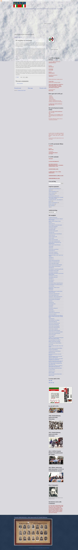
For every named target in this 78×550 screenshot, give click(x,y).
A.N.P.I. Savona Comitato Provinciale (54, 312)
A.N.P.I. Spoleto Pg (51, 318)
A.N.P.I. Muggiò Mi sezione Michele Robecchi (55, 284)
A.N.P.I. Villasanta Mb (52, 334)
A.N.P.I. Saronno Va (51, 311)
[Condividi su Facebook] (26, 77)
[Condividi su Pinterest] (27, 77)
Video (49, 206)
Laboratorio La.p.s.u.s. (52, 371)
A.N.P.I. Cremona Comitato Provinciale (54, 244)
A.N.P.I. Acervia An (52, 223)
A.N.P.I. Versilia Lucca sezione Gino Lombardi (56, 331)
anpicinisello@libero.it (52, 62)
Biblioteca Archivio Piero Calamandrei (54, 341)
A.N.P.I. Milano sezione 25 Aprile (54, 270)
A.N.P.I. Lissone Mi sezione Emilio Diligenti (55, 264)
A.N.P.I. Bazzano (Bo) (52, 229)
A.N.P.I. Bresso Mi (51, 232)
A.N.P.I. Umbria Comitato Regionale (54, 326)
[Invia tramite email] (23, 77)
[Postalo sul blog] (24, 77)
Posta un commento (20, 83)
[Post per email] (21, 77)
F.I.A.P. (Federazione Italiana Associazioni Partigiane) (55, 354)
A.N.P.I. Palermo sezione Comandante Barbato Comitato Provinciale (55, 292)
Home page (30, 88)
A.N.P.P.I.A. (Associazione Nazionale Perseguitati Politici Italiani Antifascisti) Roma (56, 338)
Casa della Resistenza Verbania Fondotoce (55, 342)
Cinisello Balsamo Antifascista (53, 195)
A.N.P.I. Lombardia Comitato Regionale (55, 266)
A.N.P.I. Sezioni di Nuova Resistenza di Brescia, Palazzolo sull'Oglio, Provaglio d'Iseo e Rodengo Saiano (56, 316)
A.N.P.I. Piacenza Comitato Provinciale (54, 297)
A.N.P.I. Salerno (51, 309)
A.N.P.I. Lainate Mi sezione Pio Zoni (54, 260)
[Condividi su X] (25, 77)
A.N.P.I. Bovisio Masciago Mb (53, 230)
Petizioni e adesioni (52, 204)
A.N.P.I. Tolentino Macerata (53, 321)
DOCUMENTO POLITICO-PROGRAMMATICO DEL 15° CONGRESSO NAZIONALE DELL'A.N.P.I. (56, 165)
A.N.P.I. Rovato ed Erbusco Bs (53, 308)
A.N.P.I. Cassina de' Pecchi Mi (53, 239)
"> (61, 34)
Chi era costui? (51, 344)
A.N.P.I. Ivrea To (51, 258)
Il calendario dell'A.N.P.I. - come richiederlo (55, 199)
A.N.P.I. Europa (51, 246)
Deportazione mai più (52, 352)
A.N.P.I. (50, 190)
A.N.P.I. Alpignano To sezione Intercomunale (55, 224)
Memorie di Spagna (51, 372)
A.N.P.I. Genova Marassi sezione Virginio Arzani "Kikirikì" (56, 255)
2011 (51, 382)
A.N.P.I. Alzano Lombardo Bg (53, 226)
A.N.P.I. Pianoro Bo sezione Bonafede (54, 299)
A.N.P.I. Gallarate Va (52, 250)
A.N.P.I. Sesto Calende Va (52, 314)
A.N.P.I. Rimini (51, 305)
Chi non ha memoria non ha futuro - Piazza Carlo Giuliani (56, 346)
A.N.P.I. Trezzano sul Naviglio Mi (54, 324)
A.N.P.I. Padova (51, 289)
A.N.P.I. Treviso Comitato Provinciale (54, 323)
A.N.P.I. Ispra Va (51, 257)
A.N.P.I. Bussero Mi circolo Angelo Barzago (55, 233)
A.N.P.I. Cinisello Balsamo (53, 191)
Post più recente (17, 88)
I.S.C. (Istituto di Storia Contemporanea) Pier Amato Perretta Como (55, 364)
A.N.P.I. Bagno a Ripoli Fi (52, 227)
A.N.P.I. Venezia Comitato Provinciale (54, 330)
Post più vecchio (43, 88)
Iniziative (50, 201)
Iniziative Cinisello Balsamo (53, 202)
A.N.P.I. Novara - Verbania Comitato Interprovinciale (54, 288)
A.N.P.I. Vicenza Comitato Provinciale (54, 333)
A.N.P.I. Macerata (51, 267)
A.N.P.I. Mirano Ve (51, 280)
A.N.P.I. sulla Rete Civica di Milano (54, 320)
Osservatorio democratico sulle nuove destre (55, 373)
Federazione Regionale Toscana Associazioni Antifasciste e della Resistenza (55, 357)
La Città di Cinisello (52, 369)
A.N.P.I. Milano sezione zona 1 (53, 277)
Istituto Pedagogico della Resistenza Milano (55, 368)
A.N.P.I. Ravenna (51, 302)
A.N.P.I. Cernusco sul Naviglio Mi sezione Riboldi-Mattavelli (55, 243)
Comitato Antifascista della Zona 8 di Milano (55, 348)
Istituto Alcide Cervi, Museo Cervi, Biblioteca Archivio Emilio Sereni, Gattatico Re (55, 366)
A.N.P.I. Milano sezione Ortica (53, 275)
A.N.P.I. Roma (51, 306)
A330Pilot (41, 547)
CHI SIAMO (51, 145)
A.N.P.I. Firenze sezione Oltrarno (53, 249)
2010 (49, 382)
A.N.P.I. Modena (51, 281)
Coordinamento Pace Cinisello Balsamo (55, 351)
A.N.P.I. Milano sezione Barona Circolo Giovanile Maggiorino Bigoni (56, 274)
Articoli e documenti (52, 193)
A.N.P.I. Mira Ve (51, 278)
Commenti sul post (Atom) (22, 90)
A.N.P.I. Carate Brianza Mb (53, 236)
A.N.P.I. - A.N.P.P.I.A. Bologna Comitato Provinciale (55, 222)
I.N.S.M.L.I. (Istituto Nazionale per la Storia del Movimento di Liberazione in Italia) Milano (56, 361)
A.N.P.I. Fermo (51, 247)
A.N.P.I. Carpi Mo (51, 238)
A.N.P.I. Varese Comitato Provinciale (54, 327)
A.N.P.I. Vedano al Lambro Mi (53, 328)
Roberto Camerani (51, 375)
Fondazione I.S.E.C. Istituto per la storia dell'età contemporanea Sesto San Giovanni (56, 359)
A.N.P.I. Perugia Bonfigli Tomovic (54, 295)
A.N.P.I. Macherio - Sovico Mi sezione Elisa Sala (56, 269)
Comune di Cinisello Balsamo (53, 349)
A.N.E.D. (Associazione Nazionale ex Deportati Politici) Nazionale (56, 219)
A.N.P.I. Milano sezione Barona (53, 272)
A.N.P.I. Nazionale (51, 285)
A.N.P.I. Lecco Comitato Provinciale (54, 261)
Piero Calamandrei (51, 205)
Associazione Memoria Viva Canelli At (54, 340)
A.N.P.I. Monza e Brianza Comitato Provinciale (56, 283)
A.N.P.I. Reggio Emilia (52, 303)
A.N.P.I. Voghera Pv (51, 336)
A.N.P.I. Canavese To (52, 235)
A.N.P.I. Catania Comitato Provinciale (54, 241)
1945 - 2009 (50, 380)
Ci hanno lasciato (51, 194)
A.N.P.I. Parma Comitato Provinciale (54, 293)
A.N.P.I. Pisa (50, 300)
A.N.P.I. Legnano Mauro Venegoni (54, 263)
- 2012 (53, 382)
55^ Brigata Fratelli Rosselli (53, 217)
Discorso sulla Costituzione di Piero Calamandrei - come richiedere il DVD (56, 198)
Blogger (48, 547)
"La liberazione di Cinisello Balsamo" (54, 188)
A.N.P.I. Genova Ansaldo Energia (53, 253)
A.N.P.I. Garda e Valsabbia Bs (53, 252)
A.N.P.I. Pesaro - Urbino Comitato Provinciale (55, 296)
